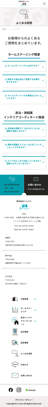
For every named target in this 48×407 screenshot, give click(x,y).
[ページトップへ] (24, 195)
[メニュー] (44, 3)
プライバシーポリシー (24, 399)
